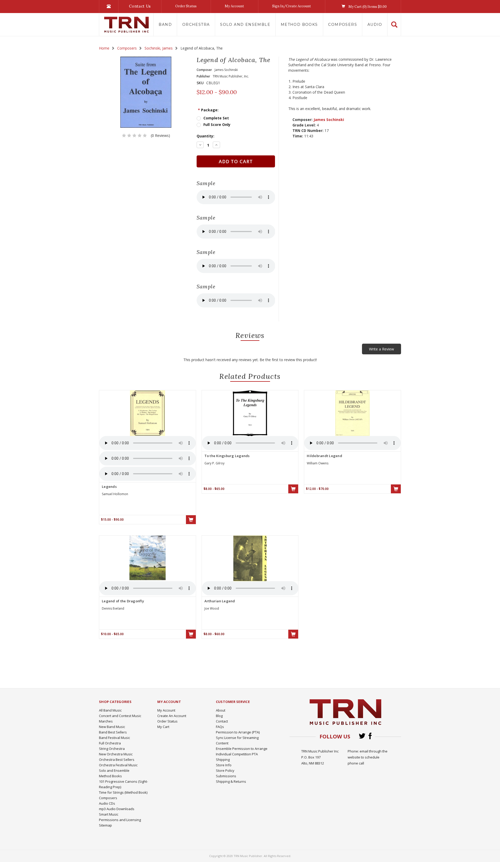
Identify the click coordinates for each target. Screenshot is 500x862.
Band (165, 24)
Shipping (223, 759)
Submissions (226, 776)
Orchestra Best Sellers (116, 759)
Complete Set (216, 118)
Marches (106, 721)
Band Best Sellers (113, 732)
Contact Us (140, 6)
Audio (374, 24)
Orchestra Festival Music (118, 765)
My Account (234, 6)
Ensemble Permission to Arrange (241, 748)
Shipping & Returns (231, 781)
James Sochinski (329, 119)
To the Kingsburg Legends (227, 455)
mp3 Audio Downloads (116, 808)
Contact (222, 721)
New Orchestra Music (116, 754)
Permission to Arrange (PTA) (238, 732)
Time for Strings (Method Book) (123, 792)
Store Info (224, 765)
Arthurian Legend (219, 601)
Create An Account (171, 715)
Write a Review (381, 349)
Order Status (186, 6)
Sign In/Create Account (291, 6)
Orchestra (196, 24)
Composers (342, 24)
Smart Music (108, 814)
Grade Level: (304, 125)
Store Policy (225, 770)
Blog (219, 715)
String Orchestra (112, 748)
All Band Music (110, 710)
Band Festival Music (114, 737)
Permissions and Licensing (120, 819)
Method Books (299, 24)
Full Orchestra (110, 743)
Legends (109, 486)
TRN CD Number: (307, 130)
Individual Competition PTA (237, 754)
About (220, 710)
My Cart (163, 726)
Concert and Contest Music (120, 715)
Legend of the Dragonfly (123, 601)
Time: (297, 135)
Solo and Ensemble (245, 24)
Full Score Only (216, 124)
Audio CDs (107, 803)
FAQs (220, 726)
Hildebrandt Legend (324, 455)
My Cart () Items (367, 6)
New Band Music (112, 726)
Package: (208, 109)
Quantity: (205, 135)
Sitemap (105, 825)
